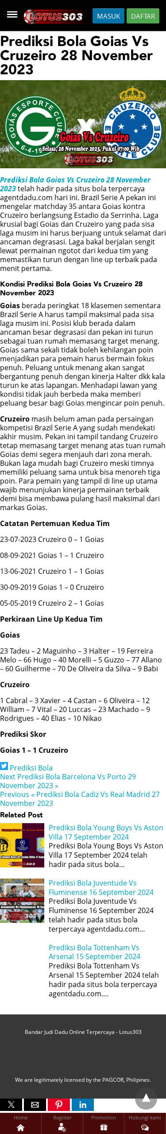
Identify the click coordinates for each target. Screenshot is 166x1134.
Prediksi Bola (31, 768)
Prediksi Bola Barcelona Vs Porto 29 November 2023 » (68, 781)
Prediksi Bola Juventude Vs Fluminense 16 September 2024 (101, 887)
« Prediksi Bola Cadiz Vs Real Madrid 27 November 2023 (80, 799)
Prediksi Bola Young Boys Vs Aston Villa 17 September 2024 (106, 832)
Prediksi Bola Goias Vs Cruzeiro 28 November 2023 (75, 184)
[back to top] (146, 1099)
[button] (11, 1105)
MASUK (108, 16)
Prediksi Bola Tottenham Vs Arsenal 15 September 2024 (94, 952)
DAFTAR (143, 16)
